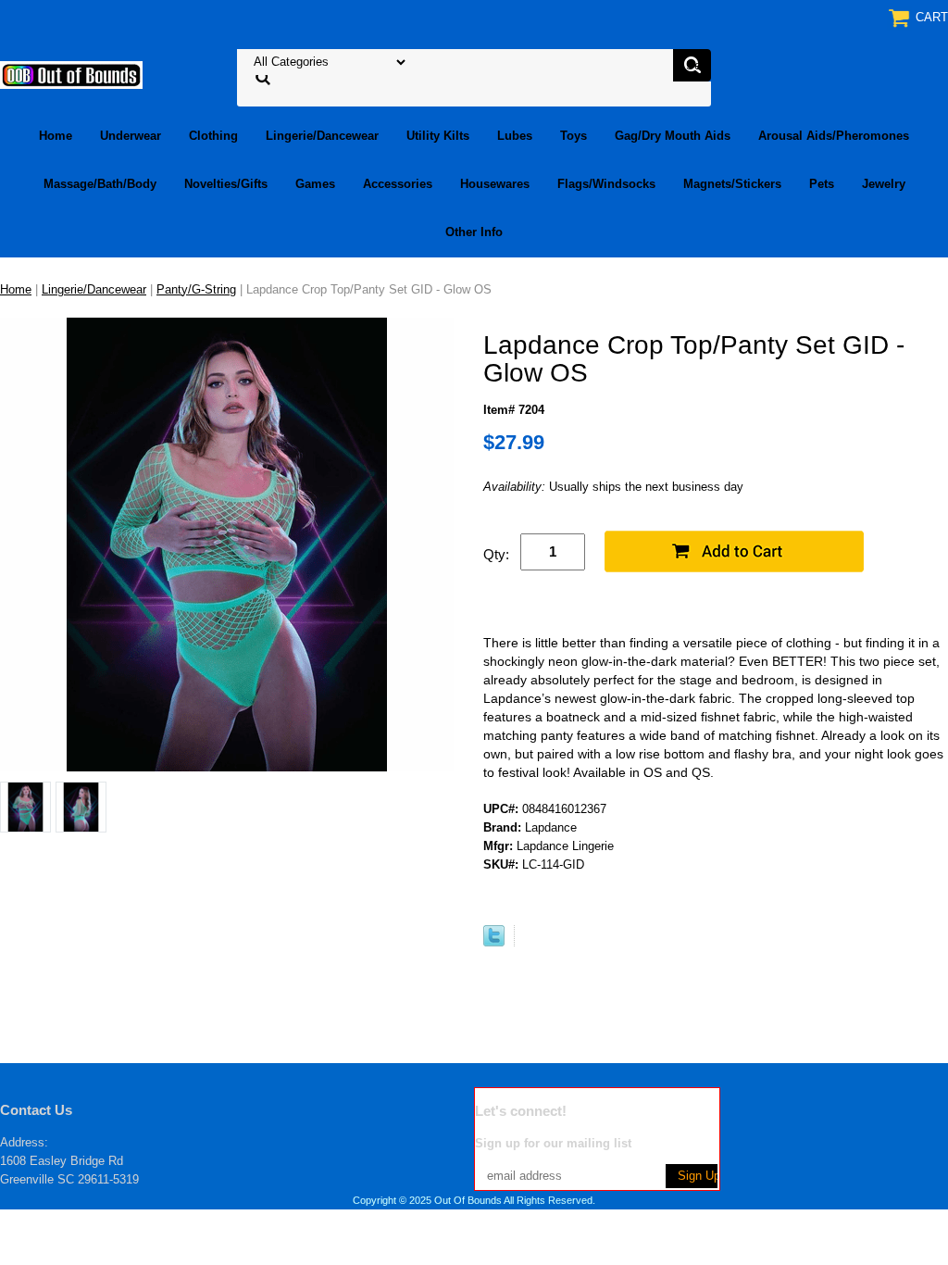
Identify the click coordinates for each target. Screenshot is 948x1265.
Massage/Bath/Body (100, 184)
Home (55, 136)
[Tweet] (494, 942)
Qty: (496, 554)
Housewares (495, 184)
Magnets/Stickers (732, 184)
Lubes (514, 136)
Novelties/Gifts (226, 184)
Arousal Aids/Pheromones (833, 136)
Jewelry (883, 184)
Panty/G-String (196, 289)
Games (315, 184)
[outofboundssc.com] (71, 74)
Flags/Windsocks (606, 184)
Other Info (474, 232)
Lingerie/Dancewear (322, 136)
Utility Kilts (437, 136)
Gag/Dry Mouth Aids (672, 136)
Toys (573, 136)
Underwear (130, 136)
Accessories (397, 184)
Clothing (213, 136)
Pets (821, 184)
